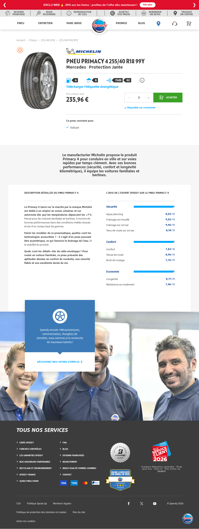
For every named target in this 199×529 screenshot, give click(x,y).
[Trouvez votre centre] (158, 23)
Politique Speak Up (37, 503)
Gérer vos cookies (26, 521)
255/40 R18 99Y (68, 40)
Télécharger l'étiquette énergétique (92, 87)
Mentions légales (62, 503)
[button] (187, 518)
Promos (121, 23)
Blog (141, 23)
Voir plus (147, 4)
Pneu (20, 23)
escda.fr (162, 471)
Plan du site (79, 512)
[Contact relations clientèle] (174, 23)
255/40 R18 (48, 40)
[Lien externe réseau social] (128, 503)
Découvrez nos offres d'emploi (58, 361)
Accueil (21, 40)
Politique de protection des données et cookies (41, 512)
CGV (19, 503)
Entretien (45, 23)
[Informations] (142, 80)
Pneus (33, 40)
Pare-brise (74, 23)
